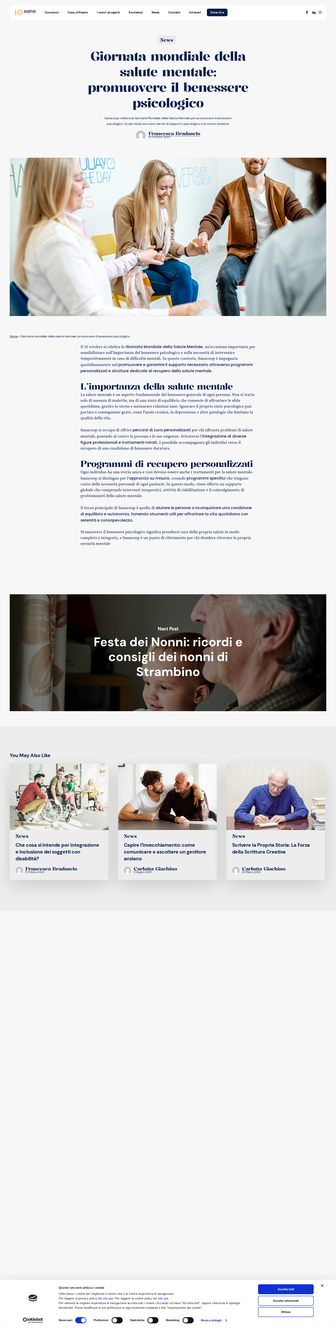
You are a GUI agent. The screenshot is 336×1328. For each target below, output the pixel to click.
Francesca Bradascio (174, 133)
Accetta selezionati (286, 1300)
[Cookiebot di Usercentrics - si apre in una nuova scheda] (33, 1320)
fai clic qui (105, 1298)
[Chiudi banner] (322, 1285)
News (166, 40)
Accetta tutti (286, 1289)
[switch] (117, 1320)
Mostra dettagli (211, 1320)
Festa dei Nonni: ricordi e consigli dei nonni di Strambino (168, 652)
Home (14, 336)
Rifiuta (285, 1312)
